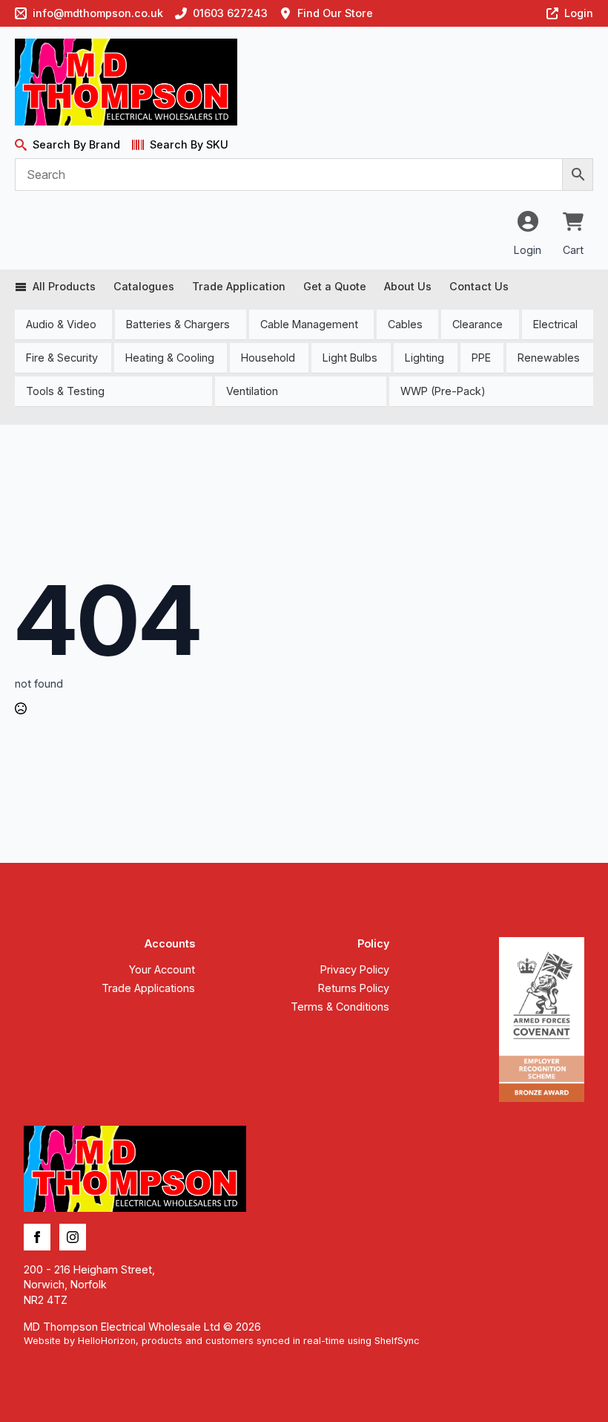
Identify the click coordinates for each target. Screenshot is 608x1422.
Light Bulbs (350, 357)
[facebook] (37, 1237)
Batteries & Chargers (178, 324)
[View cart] (573, 223)
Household (268, 357)
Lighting (424, 357)
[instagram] (72, 1237)
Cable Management (309, 324)
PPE (481, 357)
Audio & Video (61, 324)
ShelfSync (397, 1340)
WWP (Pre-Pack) (443, 391)
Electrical (555, 324)
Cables (405, 324)
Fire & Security (62, 357)
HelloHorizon (107, 1340)
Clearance (477, 324)
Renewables (549, 357)
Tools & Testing (65, 391)
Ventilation (252, 391)
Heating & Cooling (169, 357)
